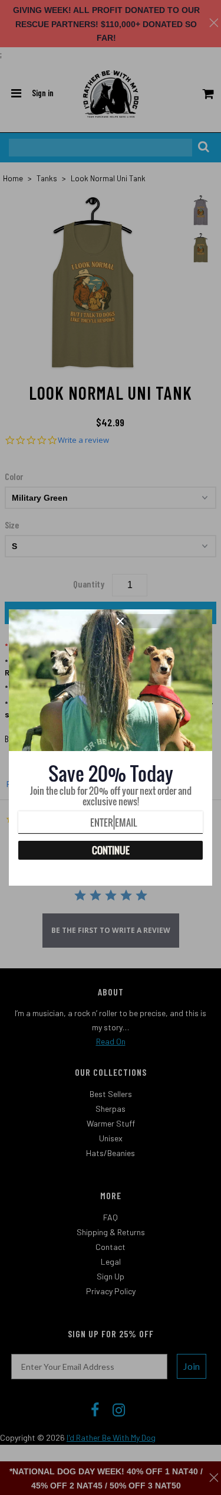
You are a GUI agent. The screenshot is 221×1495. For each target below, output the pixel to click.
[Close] (160, 621)
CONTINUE (111, 850)
